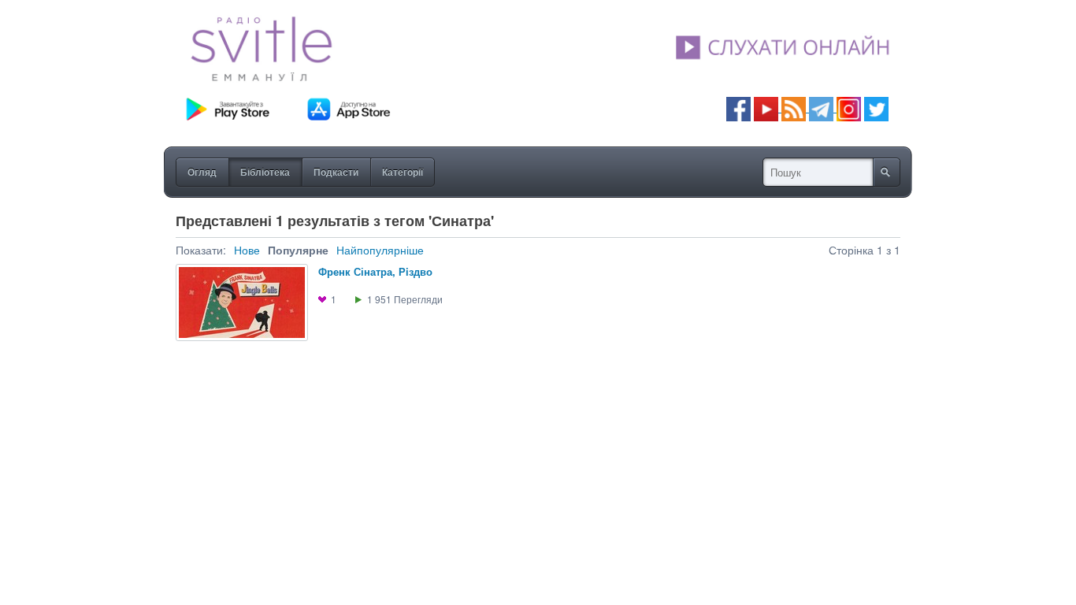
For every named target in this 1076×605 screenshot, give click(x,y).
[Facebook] (738, 107)
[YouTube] (767, 107)
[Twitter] (876, 107)
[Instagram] (849, 107)
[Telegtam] (821, 107)
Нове (247, 250)
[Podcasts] (793, 107)
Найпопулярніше (380, 250)
